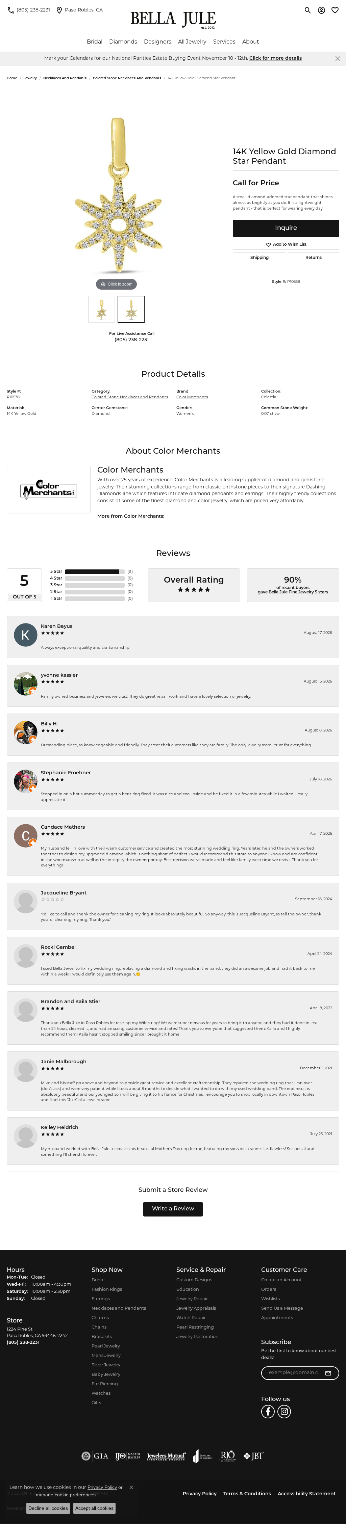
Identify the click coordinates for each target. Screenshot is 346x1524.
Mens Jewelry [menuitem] (106, 1356)
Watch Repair (191, 1318)
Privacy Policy (200, 1494)
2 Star (56, 592)
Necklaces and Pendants (64, 78)
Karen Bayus (56, 626)
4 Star (56, 579)
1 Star (56, 599)
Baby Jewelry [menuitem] (106, 1374)
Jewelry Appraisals (196, 1308)
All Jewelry (192, 42)
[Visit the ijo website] (128, 1456)
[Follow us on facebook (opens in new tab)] (268, 1411)
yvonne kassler (59, 675)
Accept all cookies (94, 1508)
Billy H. (49, 724)
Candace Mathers (63, 827)
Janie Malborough (63, 1062)
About (250, 42)
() (130, 572)
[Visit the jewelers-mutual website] (166, 1456)
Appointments (277, 1318)
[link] (28, 10)
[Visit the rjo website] (227, 1456)
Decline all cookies (48, 1508)
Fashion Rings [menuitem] (107, 1289)
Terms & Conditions (247, 1494)
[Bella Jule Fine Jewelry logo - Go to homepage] (173, 20)
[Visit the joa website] (203, 1456)
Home (12, 78)
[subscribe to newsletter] (328, 1373)
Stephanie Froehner (66, 773)
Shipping (259, 258)
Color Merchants (192, 397)
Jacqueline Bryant (63, 893)
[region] (116, 191)
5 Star (56, 572)
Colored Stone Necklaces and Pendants (127, 78)
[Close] (337, 58)
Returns (313, 258)
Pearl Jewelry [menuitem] (106, 1346)
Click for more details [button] (275, 58)
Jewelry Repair (192, 1299)
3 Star (56, 585)
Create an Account (281, 1280)
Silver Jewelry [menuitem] (106, 1365)
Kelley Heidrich (59, 1127)
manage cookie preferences (66, 1494)
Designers (157, 42)
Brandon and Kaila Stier (70, 1002)
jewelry (30, 78)
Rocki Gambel (58, 947)
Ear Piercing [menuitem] (105, 1384)
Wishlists (270, 1299)
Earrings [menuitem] (101, 1299)
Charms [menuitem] (100, 1318)
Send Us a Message (282, 1308)
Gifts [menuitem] (96, 1403)
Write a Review (173, 1209)
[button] (308, 10)
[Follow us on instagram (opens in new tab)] (284, 1411)
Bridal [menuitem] (98, 1280)
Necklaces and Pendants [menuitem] (119, 1308)
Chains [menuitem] (99, 1327)
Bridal (94, 42)
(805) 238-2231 (132, 340)
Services (224, 42)
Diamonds (123, 42)
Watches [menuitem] (101, 1393)
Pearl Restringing (195, 1327)
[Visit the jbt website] (254, 1456)
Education (187, 1289)
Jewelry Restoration (197, 1337)
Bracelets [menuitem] (102, 1337)
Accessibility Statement (307, 1494)
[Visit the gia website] (94, 1456)
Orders (268, 1289)
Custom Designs (194, 1280)
